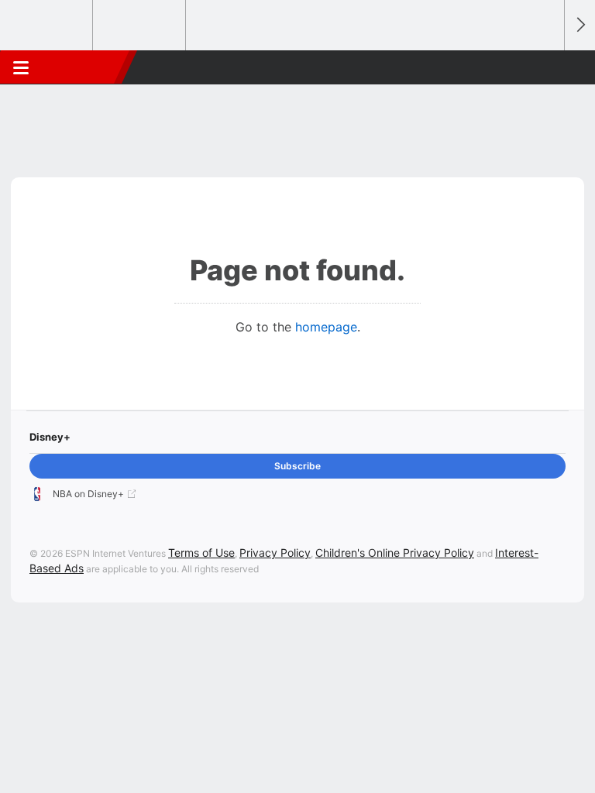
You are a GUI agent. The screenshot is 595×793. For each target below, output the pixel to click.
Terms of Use (201, 552)
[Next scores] (579, 25)
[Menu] (21, 67)
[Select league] (47, 25)
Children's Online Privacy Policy (394, 552)
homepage (326, 327)
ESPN (83, 67)
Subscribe (297, 466)
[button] (544, 67)
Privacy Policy (275, 552)
